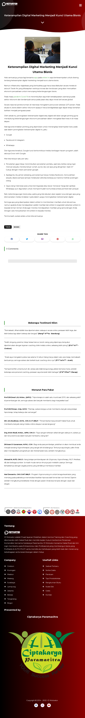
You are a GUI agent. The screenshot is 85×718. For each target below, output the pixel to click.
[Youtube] (49, 705)
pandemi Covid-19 (20, 97)
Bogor (10, 603)
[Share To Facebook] (11, 239)
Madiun (10, 574)
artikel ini (45, 78)
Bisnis (16, 227)
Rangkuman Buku (53, 582)
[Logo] (42, 533)
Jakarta (10, 591)
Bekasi (10, 595)
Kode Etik (50, 587)
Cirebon (10, 566)
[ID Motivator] (10, 4)
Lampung (11, 587)
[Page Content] (42, 23)
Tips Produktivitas (53, 578)
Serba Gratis (51, 570)
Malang (10, 578)
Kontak (49, 595)
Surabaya (11, 582)
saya (35, 78)
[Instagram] (42, 705)
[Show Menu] (80, 5)
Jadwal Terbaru (52, 566)
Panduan (49, 574)
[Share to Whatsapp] (72, 239)
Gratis (48, 591)
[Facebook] (36, 705)
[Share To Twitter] (27, 239)
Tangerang (11, 599)
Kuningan (11, 570)
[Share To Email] (42, 239)
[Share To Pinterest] (57, 239)
